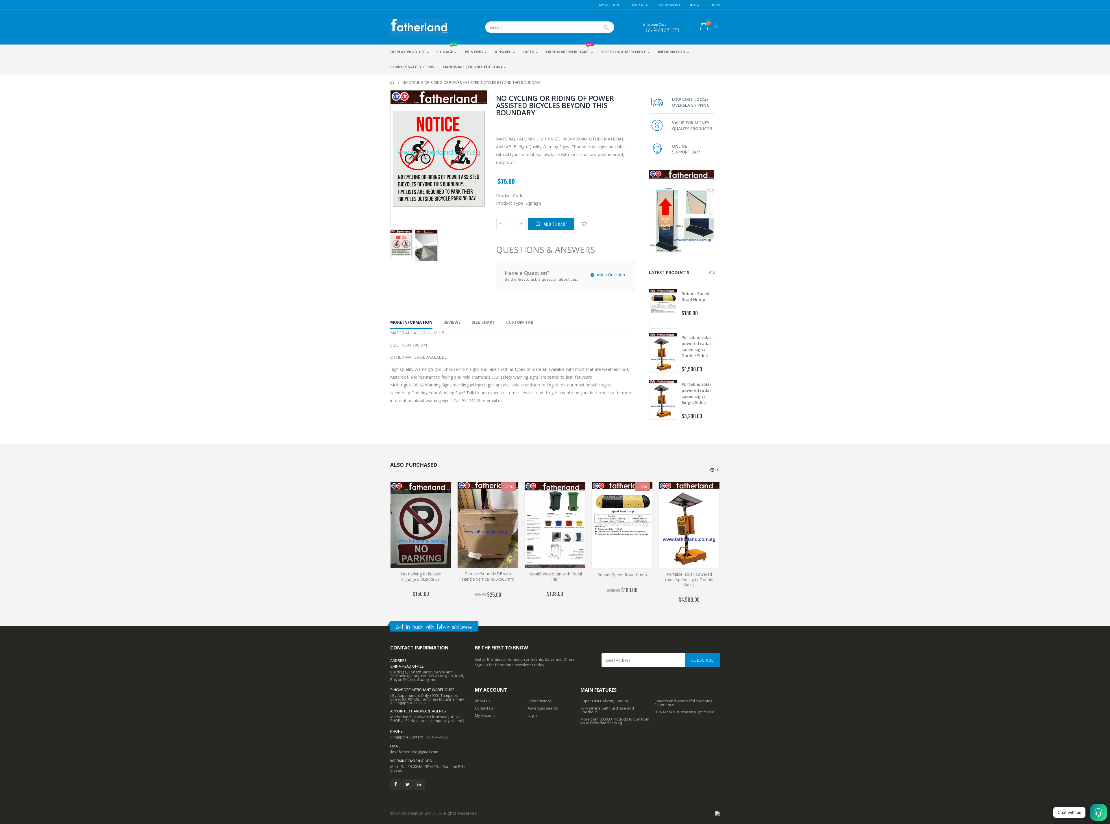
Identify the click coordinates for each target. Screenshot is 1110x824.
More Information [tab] (411, 322)
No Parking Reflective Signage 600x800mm (421, 576)
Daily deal (640, 5)
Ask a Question (610, 274)
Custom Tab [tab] (519, 322)
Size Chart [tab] (483, 322)
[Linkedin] (419, 784)
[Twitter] (407, 784)
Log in (714, 5)
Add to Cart (555, 224)
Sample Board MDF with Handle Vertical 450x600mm (488, 576)
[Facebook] (395, 784)
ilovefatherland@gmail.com (414, 751)
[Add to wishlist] (584, 224)
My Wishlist (669, 5)
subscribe (702, 660)
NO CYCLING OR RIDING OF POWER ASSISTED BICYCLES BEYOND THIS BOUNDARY (555, 105)
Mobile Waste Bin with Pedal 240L (555, 576)
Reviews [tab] (452, 322)
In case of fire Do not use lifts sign (697, 393)
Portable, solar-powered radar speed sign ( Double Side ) (689, 579)
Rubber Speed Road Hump (622, 574)
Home (392, 82)
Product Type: (510, 203)
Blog (694, 5)
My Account (610, 5)
